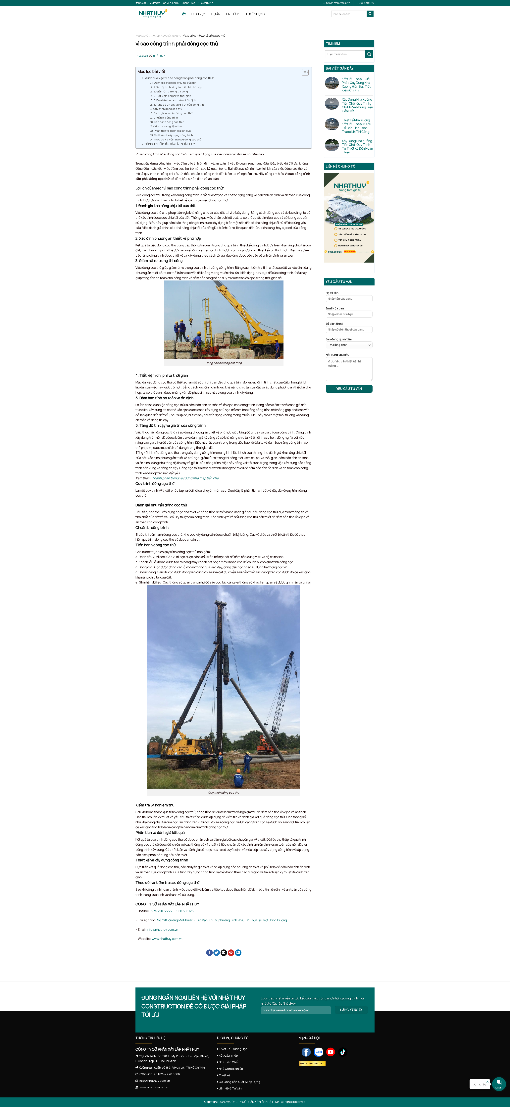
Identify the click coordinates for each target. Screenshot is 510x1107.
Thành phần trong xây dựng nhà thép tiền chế (185, 478)
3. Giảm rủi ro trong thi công (171, 91)
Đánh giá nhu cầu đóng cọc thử (173, 113)
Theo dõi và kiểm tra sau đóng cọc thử (177, 139)
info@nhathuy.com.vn (337, 3)
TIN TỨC (232, 14)
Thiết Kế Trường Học (233, 1049)
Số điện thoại (334, 324)
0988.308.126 (184, 911)
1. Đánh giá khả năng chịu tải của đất (174, 82)
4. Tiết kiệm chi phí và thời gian (172, 96)
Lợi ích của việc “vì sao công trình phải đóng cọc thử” (179, 78)
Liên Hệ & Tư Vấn (230, 1088)
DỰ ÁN (215, 14)
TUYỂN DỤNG (255, 14)
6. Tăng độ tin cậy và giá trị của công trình (179, 104)
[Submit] (370, 14)
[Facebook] (305, 1051)
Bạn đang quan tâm (339, 339)
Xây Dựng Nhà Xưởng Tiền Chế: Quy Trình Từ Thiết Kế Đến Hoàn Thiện (357, 146)
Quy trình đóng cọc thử (167, 109)
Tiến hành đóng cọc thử (168, 122)
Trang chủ (141, 35)
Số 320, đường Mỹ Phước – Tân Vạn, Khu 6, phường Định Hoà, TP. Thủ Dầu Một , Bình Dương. (222, 920)
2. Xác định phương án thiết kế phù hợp (177, 87)
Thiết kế (224, 1075)
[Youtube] (329, 1051)
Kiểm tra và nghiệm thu (167, 126)
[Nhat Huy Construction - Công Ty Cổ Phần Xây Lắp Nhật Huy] (155, 14)
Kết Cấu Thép (228, 1055)
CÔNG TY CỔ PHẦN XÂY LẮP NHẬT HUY (170, 144)
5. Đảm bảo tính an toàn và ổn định (175, 100)
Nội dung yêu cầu (337, 355)
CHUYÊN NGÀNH (170, 35)
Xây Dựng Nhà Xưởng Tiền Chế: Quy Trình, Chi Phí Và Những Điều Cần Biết (357, 105)
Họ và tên (332, 293)
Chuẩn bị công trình (166, 117)
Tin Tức (155, 35)
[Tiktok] (341, 1051)
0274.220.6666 (161, 911)
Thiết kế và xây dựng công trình (173, 135)
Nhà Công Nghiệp (231, 1069)
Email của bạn (335, 308)
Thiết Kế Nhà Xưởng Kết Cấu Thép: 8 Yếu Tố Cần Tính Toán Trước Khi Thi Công (356, 126)
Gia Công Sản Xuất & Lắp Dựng (239, 1082)
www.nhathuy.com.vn (167, 938)
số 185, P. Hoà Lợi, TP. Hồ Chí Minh (184, 1067)
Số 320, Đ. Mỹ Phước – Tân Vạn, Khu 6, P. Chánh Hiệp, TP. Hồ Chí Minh (175, 3)
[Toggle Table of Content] (303, 72)
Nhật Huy (159, 55)
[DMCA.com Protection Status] (312, 1063)
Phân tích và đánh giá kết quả (172, 130)
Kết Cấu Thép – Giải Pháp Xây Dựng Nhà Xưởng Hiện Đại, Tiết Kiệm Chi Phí (356, 84)
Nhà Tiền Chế (228, 1062)
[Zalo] (317, 1051)
